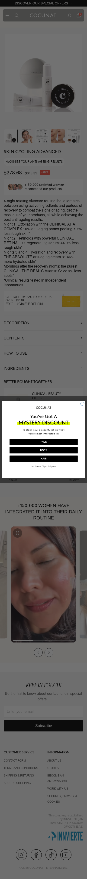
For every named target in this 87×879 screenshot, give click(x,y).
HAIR (43, 458)
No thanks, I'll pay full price (43, 466)
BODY (43, 450)
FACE (43, 442)
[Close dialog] (82, 404)
